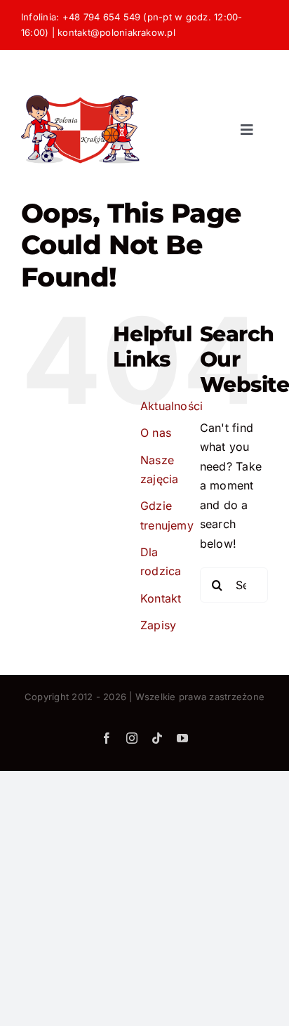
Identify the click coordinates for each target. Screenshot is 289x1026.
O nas (155, 433)
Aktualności (171, 406)
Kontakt (161, 598)
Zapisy (158, 625)
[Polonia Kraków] (80, 77)
